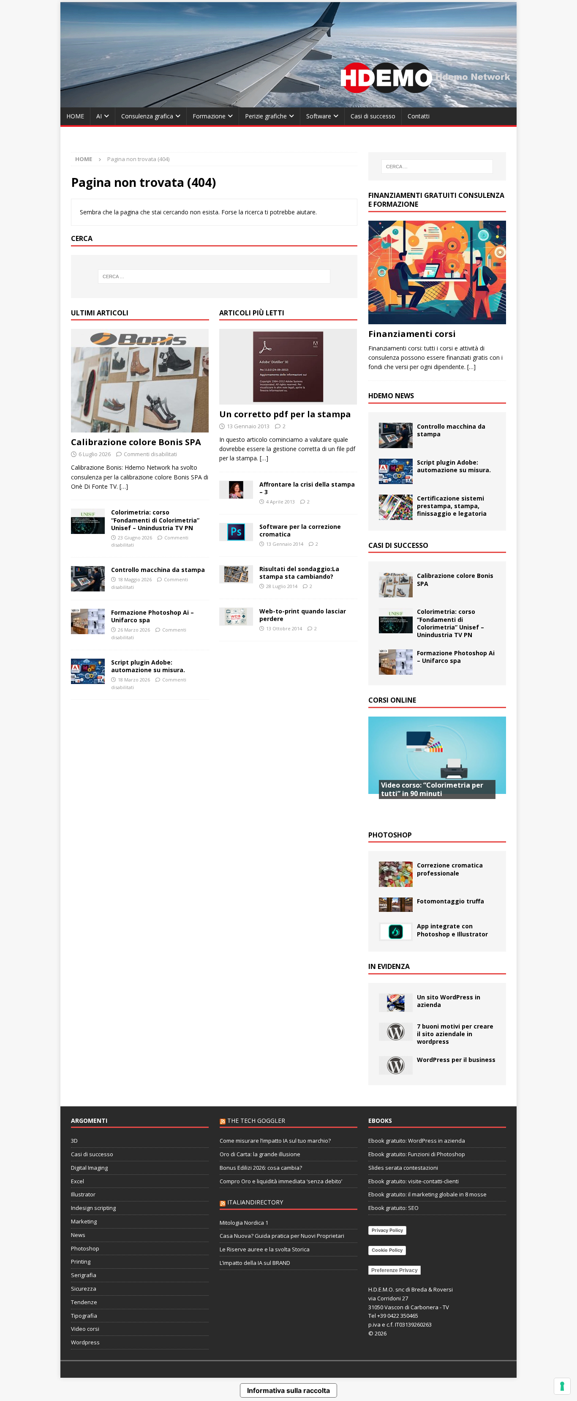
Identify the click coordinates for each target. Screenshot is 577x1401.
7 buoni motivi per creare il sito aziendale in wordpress (455, 1033)
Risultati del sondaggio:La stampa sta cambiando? (299, 572)
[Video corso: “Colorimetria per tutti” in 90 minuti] (437, 768)
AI (99, 116)
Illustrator (83, 1194)
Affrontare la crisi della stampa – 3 (307, 488)
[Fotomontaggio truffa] (396, 905)
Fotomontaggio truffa (450, 901)
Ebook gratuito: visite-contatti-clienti (413, 1181)
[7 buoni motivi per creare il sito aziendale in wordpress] (396, 1032)
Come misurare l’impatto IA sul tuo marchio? (275, 1140)
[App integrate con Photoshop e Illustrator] (396, 931)
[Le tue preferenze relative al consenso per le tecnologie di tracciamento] (562, 1386)
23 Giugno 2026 (135, 537)
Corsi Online (392, 700)
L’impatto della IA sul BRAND (255, 1263)
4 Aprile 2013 (280, 501)
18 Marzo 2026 (134, 679)
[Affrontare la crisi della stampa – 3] (236, 490)
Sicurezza (83, 1288)
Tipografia (84, 1315)
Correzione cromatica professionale (450, 869)
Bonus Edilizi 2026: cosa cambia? (261, 1167)
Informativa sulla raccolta (288, 1390)
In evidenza (389, 966)
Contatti (419, 116)
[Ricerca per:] (214, 276)
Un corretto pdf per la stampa (285, 414)
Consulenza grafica (147, 116)
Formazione (209, 116)
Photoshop (390, 835)
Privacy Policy (387, 1230)
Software (318, 116)
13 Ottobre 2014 (284, 628)
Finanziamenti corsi (412, 333)
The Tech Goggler (256, 1120)
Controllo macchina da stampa (158, 570)
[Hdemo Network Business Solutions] (288, 103)
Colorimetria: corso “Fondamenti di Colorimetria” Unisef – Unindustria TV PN (155, 519)
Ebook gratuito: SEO (393, 1208)
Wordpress (85, 1342)
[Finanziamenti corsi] (437, 272)
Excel (77, 1181)
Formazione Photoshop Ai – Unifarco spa (152, 616)
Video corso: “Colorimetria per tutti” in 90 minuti (432, 789)
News (78, 1235)
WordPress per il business (456, 1060)
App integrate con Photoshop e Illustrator (452, 930)
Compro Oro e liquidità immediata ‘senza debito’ (281, 1181)
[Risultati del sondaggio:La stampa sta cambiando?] (236, 574)
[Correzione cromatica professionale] (396, 874)
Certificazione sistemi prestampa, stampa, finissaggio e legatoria (452, 505)
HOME (75, 116)
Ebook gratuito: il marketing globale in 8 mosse (427, 1194)
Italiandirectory (255, 1202)
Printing (80, 1261)
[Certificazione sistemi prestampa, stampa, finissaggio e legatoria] (396, 507)
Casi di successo (373, 116)
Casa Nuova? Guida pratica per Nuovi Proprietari (282, 1236)
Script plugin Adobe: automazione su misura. (148, 666)
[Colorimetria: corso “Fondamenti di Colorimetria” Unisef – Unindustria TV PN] (88, 521)
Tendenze (84, 1302)
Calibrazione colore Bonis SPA (136, 442)
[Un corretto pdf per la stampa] (288, 366)
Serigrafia (83, 1275)
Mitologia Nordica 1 (244, 1222)
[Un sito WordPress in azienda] (396, 1002)
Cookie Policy (387, 1250)
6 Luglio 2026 (95, 454)
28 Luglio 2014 (281, 586)
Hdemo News (391, 395)
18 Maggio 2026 (135, 579)
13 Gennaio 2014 (284, 544)
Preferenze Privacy (394, 1270)
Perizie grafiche (266, 116)
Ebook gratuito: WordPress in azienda (416, 1140)
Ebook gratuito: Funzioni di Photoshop (416, 1154)
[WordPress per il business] (396, 1065)
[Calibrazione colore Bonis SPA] (140, 380)
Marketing (84, 1221)
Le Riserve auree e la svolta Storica (265, 1249)
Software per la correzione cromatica (300, 530)
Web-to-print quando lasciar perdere (302, 615)
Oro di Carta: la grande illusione (260, 1154)
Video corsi (85, 1329)
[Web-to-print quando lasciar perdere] (236, 616)
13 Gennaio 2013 (248, 426)
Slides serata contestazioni (403, 1167)
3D (74, 1140)
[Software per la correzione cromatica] (236, 532)
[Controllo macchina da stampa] (88, 578)
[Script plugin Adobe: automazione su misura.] (88, 671)
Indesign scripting (93, 1208)
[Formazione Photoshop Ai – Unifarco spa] (88, 621)
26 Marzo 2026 (134, 630)
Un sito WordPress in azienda (448, 1001)
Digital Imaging (89, 1167)
